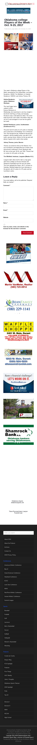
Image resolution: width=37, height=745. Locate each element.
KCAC (6, 581)
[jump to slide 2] (20, 261)
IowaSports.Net (12, 732)
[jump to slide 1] (18, 261)
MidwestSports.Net (12, 733)
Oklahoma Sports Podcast (12, 683)
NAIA (5, 709)
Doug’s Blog (7, 660)
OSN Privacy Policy (10, 555)
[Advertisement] (18, 71)
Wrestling (7, 645)
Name (5, 203)
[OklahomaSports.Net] (18, 4)
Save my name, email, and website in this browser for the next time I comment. (16, 227)
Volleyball (7, 638)
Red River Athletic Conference (13, 592)
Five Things (7, 671)
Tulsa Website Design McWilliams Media (22, 739)
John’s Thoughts (9, 679)
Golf (5, 618)
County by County (9, 656)
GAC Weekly (8, 675)
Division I (7, 702)
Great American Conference (12, 573)
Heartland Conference (10, 577)
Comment (6, 185)
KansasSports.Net (24, 730)
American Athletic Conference (12, 565)
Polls (5, 691)
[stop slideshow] (22, 261)
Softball (6, 634)
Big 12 (6, 569)
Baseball (6, 610)
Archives (6, 547)
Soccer (6, 630)
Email (5, 210)
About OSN (7, 539)
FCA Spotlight (8, 663)
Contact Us (7, 551)
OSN (15, 29)
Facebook (6, 739)
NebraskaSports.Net (24, 733)
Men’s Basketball (9, 626)
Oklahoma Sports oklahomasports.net (17, 501)
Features (6, 667)
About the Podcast (9, 543)
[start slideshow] (15, 261)
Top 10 (6, 695)
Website (5, 217)
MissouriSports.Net (23, 732)
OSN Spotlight (8, 687)
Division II (7, 705)
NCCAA (6, 713)
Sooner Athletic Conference (12, 596)
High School (7, 717)
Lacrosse (7, 622)
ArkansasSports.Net (12, 730)
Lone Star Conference (10, 584)
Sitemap (18, 741)
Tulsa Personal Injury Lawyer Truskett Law (18, 512)
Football (6, 614)
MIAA (6, 588)
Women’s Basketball (10, 642)
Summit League (8, 600)
